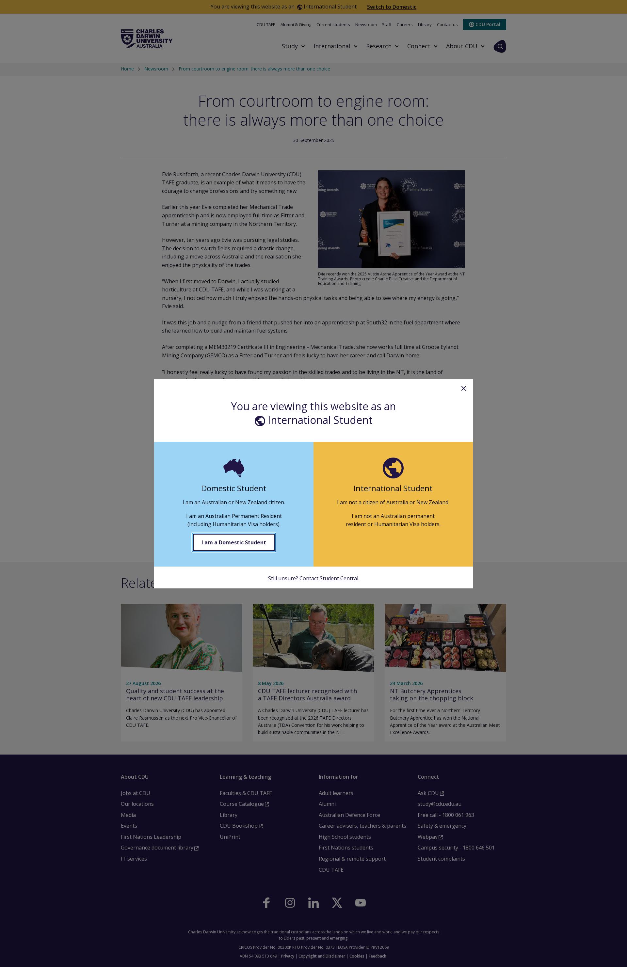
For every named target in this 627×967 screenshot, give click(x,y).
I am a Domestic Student (233, 542)
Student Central (339, 578)
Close (463, 388)
